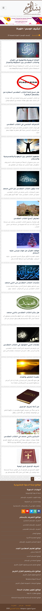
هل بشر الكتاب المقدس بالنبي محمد (23, 313)
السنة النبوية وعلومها (33, 579)
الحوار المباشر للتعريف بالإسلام (30, 542)
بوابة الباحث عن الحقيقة (33, 502)
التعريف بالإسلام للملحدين (32, 525)
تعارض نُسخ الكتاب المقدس (26, 219)
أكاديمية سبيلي (36, 552)
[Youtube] (27, 511)
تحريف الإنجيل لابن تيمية (28, 467)
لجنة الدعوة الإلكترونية (33, 493)
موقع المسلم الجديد (34, 556)
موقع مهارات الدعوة (34, 593)
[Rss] (23, 511)
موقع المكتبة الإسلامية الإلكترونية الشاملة (26, 598)
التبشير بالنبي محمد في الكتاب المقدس (21, 437)
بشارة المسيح (15, 609)
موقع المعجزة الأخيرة (33, 538)
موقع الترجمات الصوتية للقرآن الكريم (28, 583)
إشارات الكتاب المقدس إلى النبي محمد (22, 283)
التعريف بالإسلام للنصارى (32, 521)
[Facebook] (39, 511)
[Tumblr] (35, 511)
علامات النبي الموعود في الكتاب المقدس (21, 345)
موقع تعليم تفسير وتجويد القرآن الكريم (27, 565)
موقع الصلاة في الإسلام (32, 561)
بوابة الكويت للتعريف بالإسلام (31, 497)
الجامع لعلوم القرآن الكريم (32, 575)
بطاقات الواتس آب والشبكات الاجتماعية (27, 506)
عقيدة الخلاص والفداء (29, 377)
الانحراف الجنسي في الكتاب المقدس (23, 125)
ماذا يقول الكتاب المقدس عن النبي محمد (21, 189)
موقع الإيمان (36, 533)
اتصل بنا (13, 605)
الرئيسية (28, 605)
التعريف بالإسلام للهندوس (32, 529)
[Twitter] (31, 511)
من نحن (21, 605)
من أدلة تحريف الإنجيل (29, 407)
